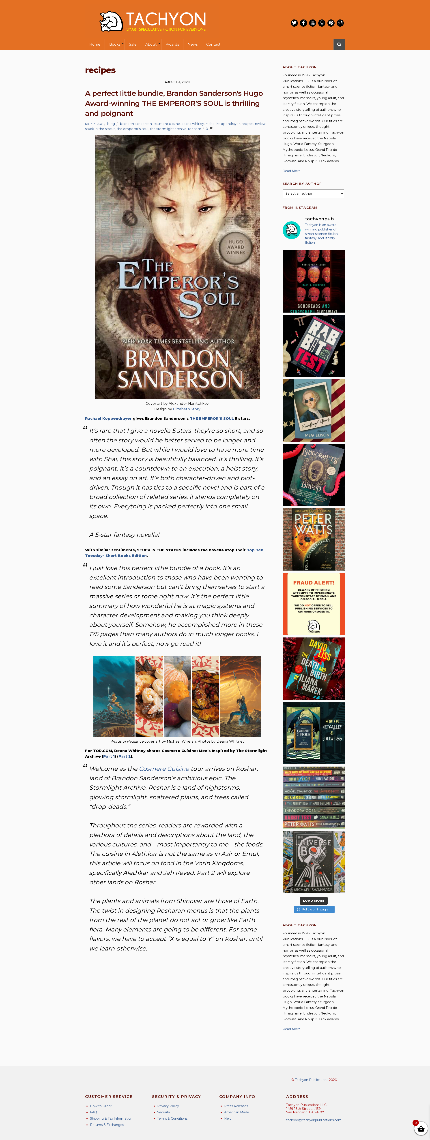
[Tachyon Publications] (152, 36)
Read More (292, 171)
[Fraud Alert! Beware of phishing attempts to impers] (314, 604)
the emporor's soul (132, 129)
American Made (236, 1112)
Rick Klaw (94, 124)
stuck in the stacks (100, 129)
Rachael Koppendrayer (108, 418)
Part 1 (109, 756)
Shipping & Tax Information (111, 1119)
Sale (133, 44)
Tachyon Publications (311, 1080)
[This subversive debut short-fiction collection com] (314, 346)
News (193, 44)
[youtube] (312, 23)
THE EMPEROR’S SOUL (212, 418)
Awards (172, 44)
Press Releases (236, 1106)
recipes (247, 124)
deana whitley (192, 124)
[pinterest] (331, 23)
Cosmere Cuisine (164, 768)
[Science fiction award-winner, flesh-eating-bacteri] (314, 539)
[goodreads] (321, 23)
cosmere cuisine (166, 124)
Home (94, 44)
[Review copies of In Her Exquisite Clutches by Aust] (314, 733)
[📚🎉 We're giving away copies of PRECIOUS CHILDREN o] (314, 281)
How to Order (101, 1106)
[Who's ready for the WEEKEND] (314, 798)
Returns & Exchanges (107, 1125)
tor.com (194, 129)
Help (228, 1119)
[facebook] (303, 23)
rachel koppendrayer (223, 124)
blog (111, 124)
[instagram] (340, 23)
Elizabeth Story (186, 409)
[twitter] (294, 23)
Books (114, 44)
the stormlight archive (168, 129)
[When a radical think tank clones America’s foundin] (314, 410)
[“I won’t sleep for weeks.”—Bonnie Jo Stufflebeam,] (314, 475)
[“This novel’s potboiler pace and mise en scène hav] (314, 668)
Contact (213, 44)
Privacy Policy (168, 1106)
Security (163, 1112)
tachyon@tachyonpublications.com (314, 1120)
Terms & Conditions (172, 1119)
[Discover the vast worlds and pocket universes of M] (314, 862)
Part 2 (124, 756)
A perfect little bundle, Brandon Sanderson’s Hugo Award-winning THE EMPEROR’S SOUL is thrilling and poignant (174, 103)
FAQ (93, 1112)
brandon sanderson (136, 124)
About (151, 44)
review (260, 124)
